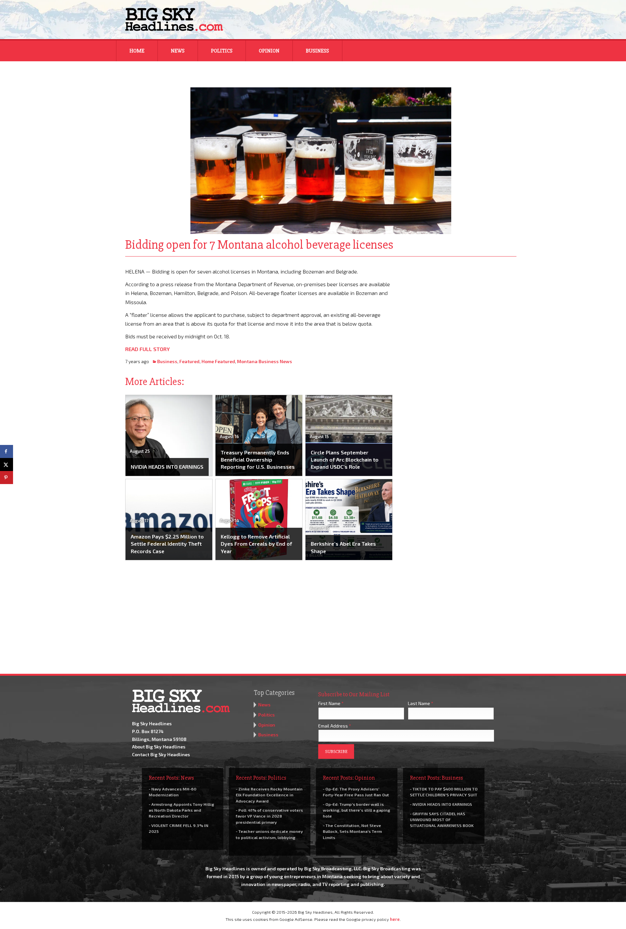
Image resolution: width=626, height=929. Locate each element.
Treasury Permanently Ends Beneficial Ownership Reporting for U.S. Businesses (258, 459)
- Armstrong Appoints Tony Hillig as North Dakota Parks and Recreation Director (181, 810)
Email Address (334, 726)
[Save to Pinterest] (6, 477)
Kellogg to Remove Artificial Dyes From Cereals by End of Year (256, 543)
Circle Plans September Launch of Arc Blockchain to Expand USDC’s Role (345, 459)
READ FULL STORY (147, 349)
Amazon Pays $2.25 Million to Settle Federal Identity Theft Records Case (167, 543)
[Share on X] (6, 464)
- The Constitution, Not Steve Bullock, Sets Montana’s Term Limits (352, 831)
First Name (331, 703)
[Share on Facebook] (6, 451)
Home (136, 51)
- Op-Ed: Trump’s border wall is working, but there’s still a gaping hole (356, 810)
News (178, 51)
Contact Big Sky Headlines (161, 754)
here (395, 919)
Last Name (420, 703)
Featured (189, 361)
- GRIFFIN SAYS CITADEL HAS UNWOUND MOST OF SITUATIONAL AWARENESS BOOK (442, 819)
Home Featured (218, 361)
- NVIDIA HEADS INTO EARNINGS (441, 804)
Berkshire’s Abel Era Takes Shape (343, 547)
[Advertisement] (459, 307)
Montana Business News (264, 361)
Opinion (269, 51)
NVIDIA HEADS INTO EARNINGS (167, 467)
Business (317, 51)
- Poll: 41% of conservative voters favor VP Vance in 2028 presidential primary (269, 815)
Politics (221, 51)
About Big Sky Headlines (159, 746)
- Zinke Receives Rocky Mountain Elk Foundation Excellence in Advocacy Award (269, 794)
